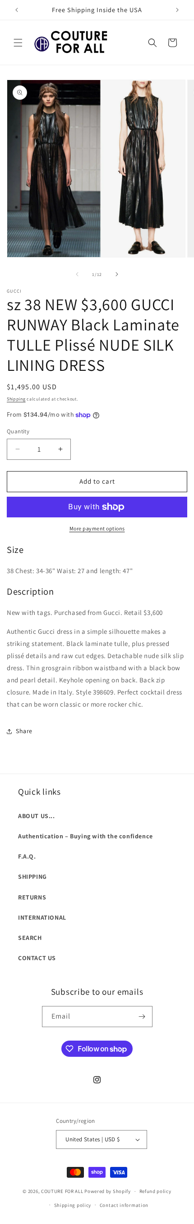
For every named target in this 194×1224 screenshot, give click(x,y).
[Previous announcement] (17, 10)
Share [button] (24, 731)
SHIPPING (32, 876)
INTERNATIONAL (42, 917)
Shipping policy (73, 1205)
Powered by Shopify (107, 1191)
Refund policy (155, 1191)
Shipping (16, 399)
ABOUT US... (36, 816)
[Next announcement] (177, 10)
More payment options (97, 528)
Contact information (124, 1205)
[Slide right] (117, 274)
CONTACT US (37, 958)
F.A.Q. (27, 856)
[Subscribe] (142, 1016)
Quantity (18, 431)
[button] (18, 43)
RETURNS (32, 897)
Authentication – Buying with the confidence (85, 836)
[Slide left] (77, 274)
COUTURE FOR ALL (62, 1191)
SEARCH (30, 938)
